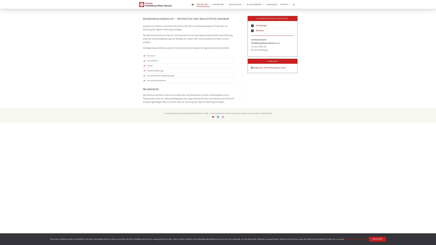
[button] (294, 4)
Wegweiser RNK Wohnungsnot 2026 (269, 67)
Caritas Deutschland (217, 113)
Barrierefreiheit (266, 113)
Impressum (245, 113)
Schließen (377, 239)
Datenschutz (255, 113)
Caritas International (232, 113)
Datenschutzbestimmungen (356, 239)
